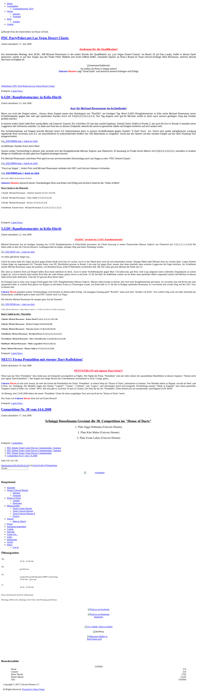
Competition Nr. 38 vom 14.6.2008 (26, 409)
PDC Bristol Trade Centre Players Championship (29, 453)
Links (9, 537)
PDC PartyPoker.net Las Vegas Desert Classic (35, 38)
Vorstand (17, 16)
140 (20, 465)
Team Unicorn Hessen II (24, 513)
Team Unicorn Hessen (23, 511)
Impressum (12, 539)
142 (27, 465)
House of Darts (14, 498)
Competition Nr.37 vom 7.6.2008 (22, 455)
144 (34, 465)
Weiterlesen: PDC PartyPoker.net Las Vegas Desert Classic (28, 86)
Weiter (49, 465)
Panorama (17, 503)
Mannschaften (13, 506)
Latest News (17, 91)
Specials (10, 532)
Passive (16, 516)
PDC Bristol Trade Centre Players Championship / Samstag (34, 450)
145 (38, 465)
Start (3, 465)
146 (41, 465)
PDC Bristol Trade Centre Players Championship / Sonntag (34, 448)
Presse (10, 524)
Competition (12, 6)
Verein (10, 11)
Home (10, 3)
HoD (9, 19)
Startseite (11, 487)
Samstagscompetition (16, 526)
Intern (9, 544)
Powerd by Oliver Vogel (33, 689)
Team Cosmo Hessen (22, 508)
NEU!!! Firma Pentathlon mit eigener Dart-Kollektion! (42, 359)
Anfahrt (16, 21)
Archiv (10, 542)
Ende (54, 465)
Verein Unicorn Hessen (17, 490)
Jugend (10, 519)
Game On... (12, 534)
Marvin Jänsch (19, 521)
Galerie (10, 24)
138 (13, 465)
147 (44, 465)
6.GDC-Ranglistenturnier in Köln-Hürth (31, 97)
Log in (16, 547)
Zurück (8, 465)
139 (17, 465)
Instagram (98, 617)
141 (24, 465)
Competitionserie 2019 (23, 8)
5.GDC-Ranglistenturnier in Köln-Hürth (31, 228)
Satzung (16, 14)
